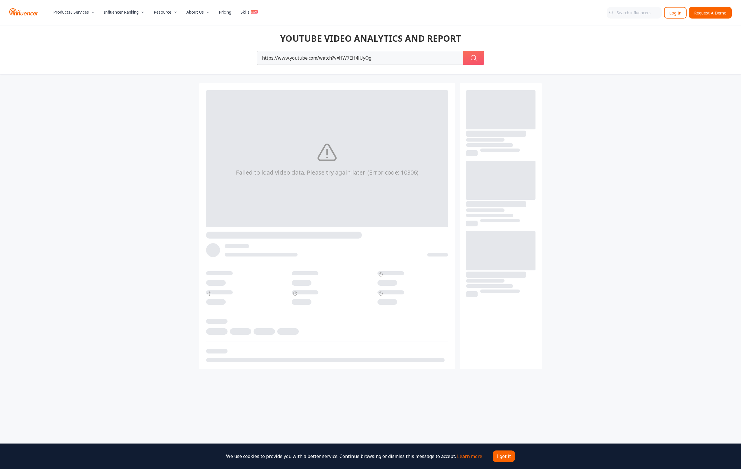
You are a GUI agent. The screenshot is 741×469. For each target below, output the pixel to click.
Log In (675, 13)
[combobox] (634, 13)
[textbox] (634, 13)
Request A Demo (710, 13)
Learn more (469, 456)
